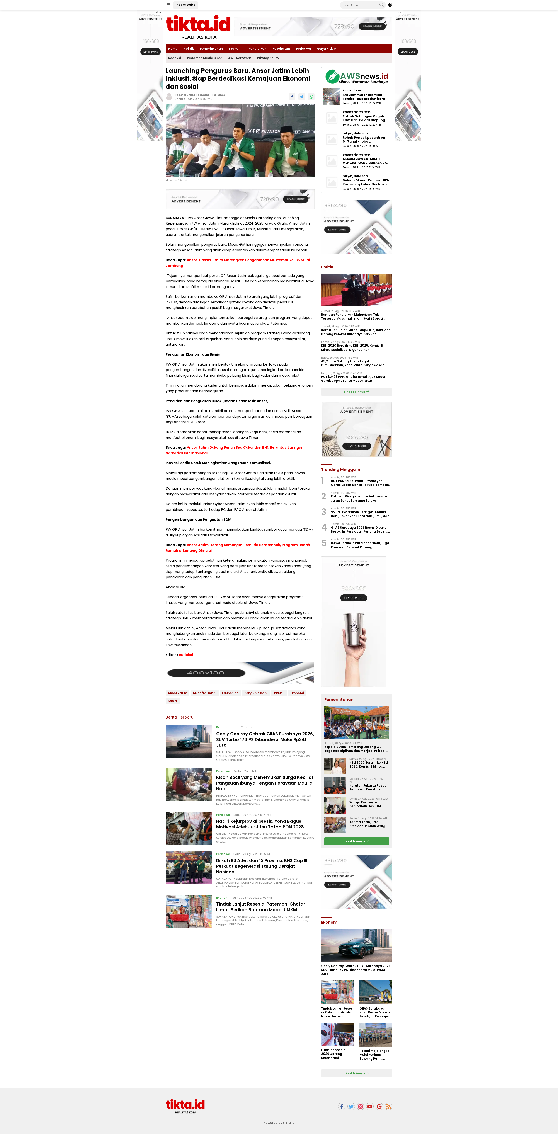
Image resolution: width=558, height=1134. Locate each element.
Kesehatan (281, 48)
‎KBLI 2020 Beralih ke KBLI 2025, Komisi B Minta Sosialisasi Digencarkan (352, 347)
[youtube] (370, 1106)
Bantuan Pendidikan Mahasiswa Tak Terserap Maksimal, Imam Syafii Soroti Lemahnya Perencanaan (352, 316)
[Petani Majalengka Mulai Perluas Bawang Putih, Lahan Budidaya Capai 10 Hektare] (375, 1035)
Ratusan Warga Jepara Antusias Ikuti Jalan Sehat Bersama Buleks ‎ (361, 498)
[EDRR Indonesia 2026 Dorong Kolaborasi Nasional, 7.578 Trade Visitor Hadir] (337, 1034)
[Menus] (168, 5)
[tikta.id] (185, 1106)
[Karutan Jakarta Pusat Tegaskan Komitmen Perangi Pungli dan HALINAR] (335, 785)
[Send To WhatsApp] (311, 96)
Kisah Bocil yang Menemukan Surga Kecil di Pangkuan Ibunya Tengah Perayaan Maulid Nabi (264, 783)
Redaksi (174, 58)
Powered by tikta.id (279, 1122)
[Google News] (379, 1106)
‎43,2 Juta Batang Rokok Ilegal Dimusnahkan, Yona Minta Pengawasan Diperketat (352, 363)
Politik (189, 48)
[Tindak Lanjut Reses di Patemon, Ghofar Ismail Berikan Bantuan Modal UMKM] (189, 911)
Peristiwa (303, 48)
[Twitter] (351, 1106)
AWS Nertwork (239, 58)
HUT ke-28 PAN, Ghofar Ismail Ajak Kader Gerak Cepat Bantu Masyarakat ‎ (353, 379)
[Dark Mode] (390, 5)
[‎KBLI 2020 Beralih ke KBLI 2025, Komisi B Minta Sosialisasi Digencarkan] (335, 766)
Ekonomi (235, 48)
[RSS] (388, 1106)
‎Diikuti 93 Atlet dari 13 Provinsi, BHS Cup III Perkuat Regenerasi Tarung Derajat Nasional (261, 866)
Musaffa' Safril (204, 693)
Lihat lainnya (355, 841)
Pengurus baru (256, 693)
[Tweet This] (301, 96)
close (159, 12)
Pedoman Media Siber (204, 58)
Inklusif (279, 693)
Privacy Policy (268, 58)
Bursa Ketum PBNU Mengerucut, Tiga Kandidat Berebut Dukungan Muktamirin (360, 545)
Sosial (173, 701)
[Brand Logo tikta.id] (198, 27)
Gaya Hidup (326, 48)
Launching (230, 693)
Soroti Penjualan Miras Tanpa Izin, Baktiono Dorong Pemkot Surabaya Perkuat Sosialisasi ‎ (356, 332)
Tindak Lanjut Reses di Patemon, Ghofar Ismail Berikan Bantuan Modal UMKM (260, 907)
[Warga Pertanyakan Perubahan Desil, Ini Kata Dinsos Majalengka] (335, 805)
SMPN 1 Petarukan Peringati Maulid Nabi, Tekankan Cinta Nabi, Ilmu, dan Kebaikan (360, 514)
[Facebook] (341, 1106)
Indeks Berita (186, 5)
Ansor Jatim (177, 693)
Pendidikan (257, 48)
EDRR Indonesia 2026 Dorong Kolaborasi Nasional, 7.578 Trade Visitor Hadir (336, 1054)
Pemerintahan (211, 48)
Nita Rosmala (199, 95)
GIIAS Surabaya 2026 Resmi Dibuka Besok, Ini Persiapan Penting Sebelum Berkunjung (360, 529)
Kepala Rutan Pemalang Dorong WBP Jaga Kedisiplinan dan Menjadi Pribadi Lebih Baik (355, 749)
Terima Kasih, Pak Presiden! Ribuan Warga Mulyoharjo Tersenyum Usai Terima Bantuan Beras (368, 824)
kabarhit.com (352, 90)
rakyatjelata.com (355, 133)
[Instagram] (360, 1106)
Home (173, 48)
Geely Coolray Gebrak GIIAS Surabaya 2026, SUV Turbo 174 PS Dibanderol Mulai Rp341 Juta (265, 739)
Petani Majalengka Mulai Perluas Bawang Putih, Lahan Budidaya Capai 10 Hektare (374, 1055)
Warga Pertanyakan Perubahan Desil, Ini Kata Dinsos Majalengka (368, 804)
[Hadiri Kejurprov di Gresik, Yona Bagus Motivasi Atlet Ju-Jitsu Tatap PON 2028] (189, 828)
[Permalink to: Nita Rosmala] (169, 96)
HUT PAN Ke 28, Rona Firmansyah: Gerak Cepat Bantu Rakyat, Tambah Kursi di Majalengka (360, 483)
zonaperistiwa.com (357, 112)
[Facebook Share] (292, 96)
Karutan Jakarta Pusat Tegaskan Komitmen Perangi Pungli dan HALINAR (367, 787)
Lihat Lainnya (355, 392)
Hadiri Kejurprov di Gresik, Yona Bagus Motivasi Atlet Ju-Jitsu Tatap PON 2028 (260, 824)
